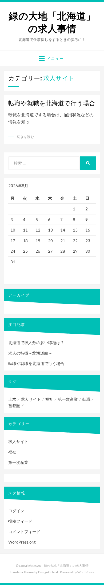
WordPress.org (22, 542)
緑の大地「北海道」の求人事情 (52, 22)
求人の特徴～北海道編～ (30, 353)
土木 (12, 399)
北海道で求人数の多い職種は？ (36, 342)
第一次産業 (68, 399)
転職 (86, 399)
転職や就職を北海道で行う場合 (51, 103)
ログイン (16, 510)
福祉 (49, 399)
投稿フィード (20, 521)
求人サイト (31, 399)
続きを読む (25, 137)
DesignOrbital (48, 572)
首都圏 (14, 405)
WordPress (85, 572)
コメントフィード (24, 531)
